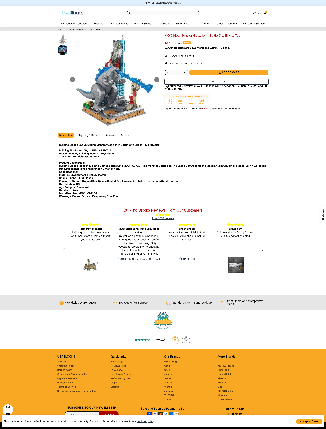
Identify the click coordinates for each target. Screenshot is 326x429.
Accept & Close (309, 421)
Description (66, 135)
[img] (163, 214)
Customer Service (254, 23)
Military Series (142, 23)
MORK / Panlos (226, 365)
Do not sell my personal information (76, 391)
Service (124, 135)
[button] (8, 409)
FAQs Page (117, 370)
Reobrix (222, 382)
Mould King (170, 361)
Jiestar (168, 374)
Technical (99, 23)
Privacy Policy (65, 382)
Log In (114, 382)
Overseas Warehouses (74, 23)
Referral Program (120, 378)
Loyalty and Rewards (122, 374)
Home (59, 29)
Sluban (168, 382)
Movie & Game (119, 23)
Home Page (117, 361)
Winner (168, 399)
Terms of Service (66, 386)
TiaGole (222, 378)
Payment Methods (67, 378)
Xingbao (222, 395)
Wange (168, 386)
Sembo (168, 378)
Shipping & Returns (89, 135)
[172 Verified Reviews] (163, 330)
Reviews (110, 135)
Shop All (61, 361)
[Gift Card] (251, 13)
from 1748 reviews (163, 218)
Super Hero (182, 23)
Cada (167, 365)
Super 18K (223, 370)
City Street (163, 23)
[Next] (156, 79)
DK (219, 361)
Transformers (203, 23)
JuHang (168, 391)
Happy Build (224, 374)
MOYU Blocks (225, 391)
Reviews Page (118, 365)
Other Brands (225, 399)
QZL (220, 386)
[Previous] (72, 79)
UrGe (167, 370)
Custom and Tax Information (72, 374)
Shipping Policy (65, 365)
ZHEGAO (169, 395)
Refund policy (64, 370)
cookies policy (145, 421)
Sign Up (115, 386)
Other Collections (226, 23)
